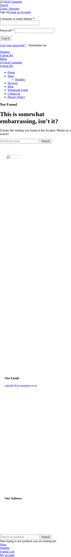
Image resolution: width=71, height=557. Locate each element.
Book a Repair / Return (23, 213)
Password (7, 30)
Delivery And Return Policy (26, 220)
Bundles (20, 79)
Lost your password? (12, 45)
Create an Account (20, 12)
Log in (5, 38)
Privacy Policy (16, 227)
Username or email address (17, 18)
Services (11, 259)
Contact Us (14, 266)
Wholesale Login (18, 206)
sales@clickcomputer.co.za (21, 385)
